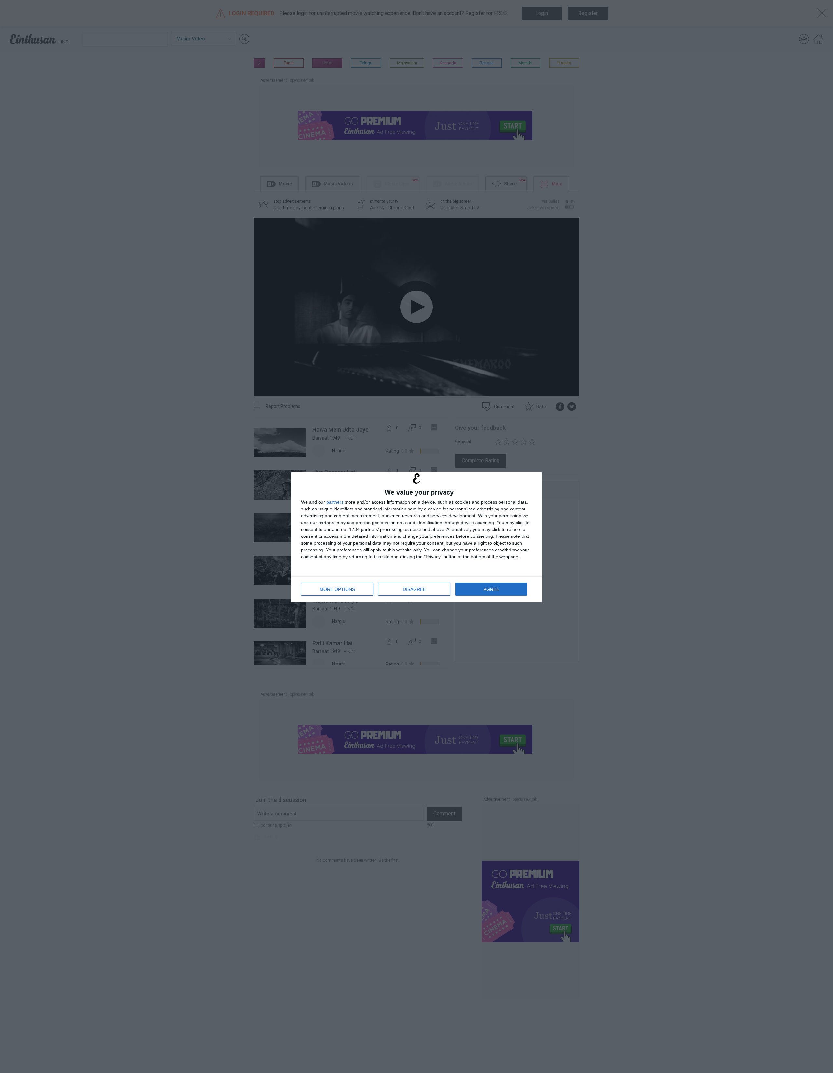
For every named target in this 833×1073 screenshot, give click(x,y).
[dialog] (416, 537)
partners (335, 502)
